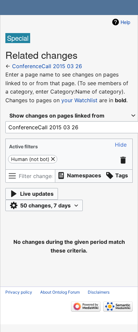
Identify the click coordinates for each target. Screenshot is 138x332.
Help (125, 22)
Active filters (23, 146)
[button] (121, 145)
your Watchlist (79, 100)
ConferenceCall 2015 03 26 (47, 66)
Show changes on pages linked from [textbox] (57, 115)
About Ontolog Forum (60, 292)
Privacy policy (18, 292)
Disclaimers (99, 292)
